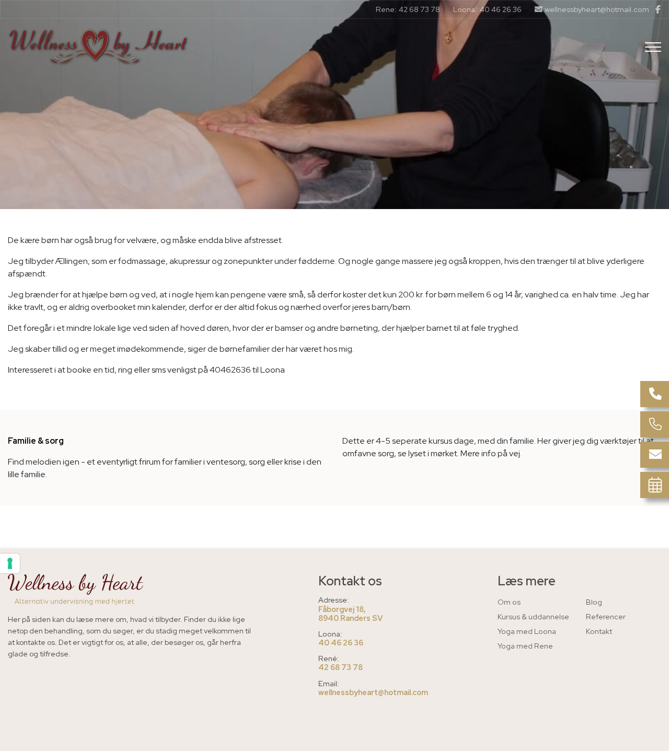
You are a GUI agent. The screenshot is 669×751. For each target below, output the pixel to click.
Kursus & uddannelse (533, 616)
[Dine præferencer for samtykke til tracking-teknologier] (10, 563)
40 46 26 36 (501, 9)
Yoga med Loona (527, 631)
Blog (594, 602)
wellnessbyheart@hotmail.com (597, 9)
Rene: (386, 9)
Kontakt (599, 631)
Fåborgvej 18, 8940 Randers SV (350, 614)
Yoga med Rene (525, 646)
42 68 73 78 (419, 9)
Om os (509, 602)
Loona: (465, 9)
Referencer (606, 616)
